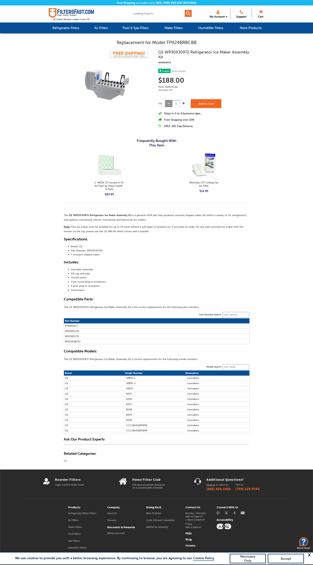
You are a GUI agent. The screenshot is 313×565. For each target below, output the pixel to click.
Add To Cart (206, 103)
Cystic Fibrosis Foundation (160, 520)
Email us (210, 484)
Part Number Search (210, 314)
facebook (234, 513)
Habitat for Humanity (157, 527)
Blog (188, 539)
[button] (309, 555)
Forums (190, 545)
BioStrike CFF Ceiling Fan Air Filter (203, 184)
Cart (260, 16)
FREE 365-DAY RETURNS (180, 3)
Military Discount (116, 533)
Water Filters (75, 527)
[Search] (188, 13)
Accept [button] (286, 558)
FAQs (188, 533)
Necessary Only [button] (247, 558)
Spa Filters (74, 540)
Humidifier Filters (77, 547)
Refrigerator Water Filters (82, 513)
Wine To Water (153, 513)
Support (241, 16)
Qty (160, 103)
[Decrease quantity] (168, 103)
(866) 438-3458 (218, 489)
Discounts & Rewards (121, 527)
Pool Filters (74, 533)
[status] (176, 103)
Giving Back (153, 507)
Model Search (213, 366)
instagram (218, 513)
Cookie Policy (203, 558)
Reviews (111, 520)
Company (113, 507)
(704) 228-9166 (247, 489)
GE (65, 460)
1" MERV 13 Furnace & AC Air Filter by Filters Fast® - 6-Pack (109, 186)
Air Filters (73, 520)
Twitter (226, 513)
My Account (217, 16)
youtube (243, 513)
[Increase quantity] (183, 103)
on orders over (139, 3)
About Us (112, 513)
